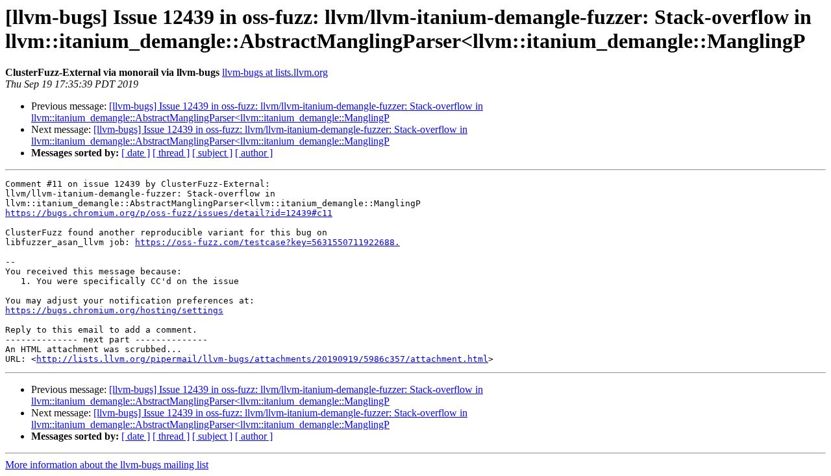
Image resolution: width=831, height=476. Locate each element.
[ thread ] (171, 152)
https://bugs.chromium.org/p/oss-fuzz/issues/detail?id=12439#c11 (168, 213)
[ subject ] (212, 152)
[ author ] (254, 152)
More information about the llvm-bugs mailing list (106, 464)
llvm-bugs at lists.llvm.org (275, 72)
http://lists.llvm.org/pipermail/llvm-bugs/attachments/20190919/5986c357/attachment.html (262, 359)
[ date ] (135, 152)
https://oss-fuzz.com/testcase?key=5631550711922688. (267, 242)
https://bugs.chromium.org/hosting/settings (114, 310)
